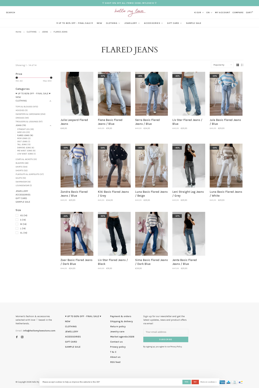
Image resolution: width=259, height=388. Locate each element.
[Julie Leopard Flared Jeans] (77, 94)
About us (115, 357)
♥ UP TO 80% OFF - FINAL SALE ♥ (75, 23)
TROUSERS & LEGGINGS (29, 121)
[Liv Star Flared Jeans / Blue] (188, 94)
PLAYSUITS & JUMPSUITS (30, 174)
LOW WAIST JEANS (26, 154)
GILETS (21, 178)
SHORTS (22, 170)
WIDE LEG (23, 132)
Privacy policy (118, 346)
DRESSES (22, 118)
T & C (113, 351)
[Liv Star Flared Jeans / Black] (114, 234)
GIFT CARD (173, 23)
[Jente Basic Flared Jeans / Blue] (188, 234)
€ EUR (198, 12)
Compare (238, 12)
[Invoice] (234, 383)
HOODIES (22, 110)
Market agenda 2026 (122, 336)
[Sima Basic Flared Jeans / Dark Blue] (151, 234)
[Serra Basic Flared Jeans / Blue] (151, 94)
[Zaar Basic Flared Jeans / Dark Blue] (77, 234)
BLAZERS (22, 163)
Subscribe (165, 339)
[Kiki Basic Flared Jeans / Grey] (114, 166)
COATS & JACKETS (26, 159)
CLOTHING (111, 23)
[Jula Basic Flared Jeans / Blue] (226, 94)
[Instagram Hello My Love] (22, 337)
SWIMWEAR (23, 181)
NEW (99, 23)
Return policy (118, 326)
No (195, 382)
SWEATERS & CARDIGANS (30, 114)
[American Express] (222, 383)
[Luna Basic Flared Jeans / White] (226, 166)
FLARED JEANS (60, 32)
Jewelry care (117, 331)
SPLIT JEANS (23, 141)
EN (208, 12)
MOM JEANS (24, 138)
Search (10, 12)
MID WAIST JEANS (26, 150)
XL (23, 232)
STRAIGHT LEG (25, 129)
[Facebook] (17, 337)
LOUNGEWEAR (24, 185)
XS (23, 215)
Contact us (116, 341)
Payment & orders (120, 316)
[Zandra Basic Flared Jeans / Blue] (77, 166)
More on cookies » (208, 382)
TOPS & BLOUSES (27, 106)
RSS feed (115, 362)
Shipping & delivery (121, 321)
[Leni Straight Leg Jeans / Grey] (188, 166)
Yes (187, 382)
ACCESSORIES (152, 23)
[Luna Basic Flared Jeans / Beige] (151, 166)
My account (222, 12)
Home (18, 32)
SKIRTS (21, 166)
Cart (249, 12)
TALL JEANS (24, 144)
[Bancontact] (240, 383)
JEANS (45, 32)
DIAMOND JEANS (25, 147)
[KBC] (228, 383)
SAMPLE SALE (193, 23)
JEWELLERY (130, 23)
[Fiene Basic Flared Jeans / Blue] (114, 94)
